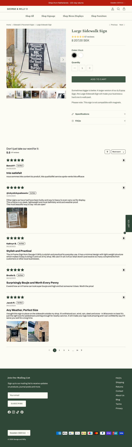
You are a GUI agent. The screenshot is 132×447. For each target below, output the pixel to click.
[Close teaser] (124, 233)
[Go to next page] (82, 350)
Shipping (120, 382)
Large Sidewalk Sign (44, 25)
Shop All (30, 16)
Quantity (76, 62)
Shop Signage (48, 16)
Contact (119, 391)
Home (8, 25)
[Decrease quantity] (75, 68)
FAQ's (118, 378)
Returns (119, 387)
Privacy (119, 408)
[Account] (112, 9)
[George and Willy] (17, 9)
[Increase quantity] (90, 68)
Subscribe (17, 404)
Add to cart (98, 79)
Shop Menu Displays (73, 16)
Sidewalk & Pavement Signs (23, 25)
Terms (119, 404)
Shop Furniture (99, 16)
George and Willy (19, 439)
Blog (118, 400)
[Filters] (107, 152)
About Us (120, 395)
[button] (78, 37)
